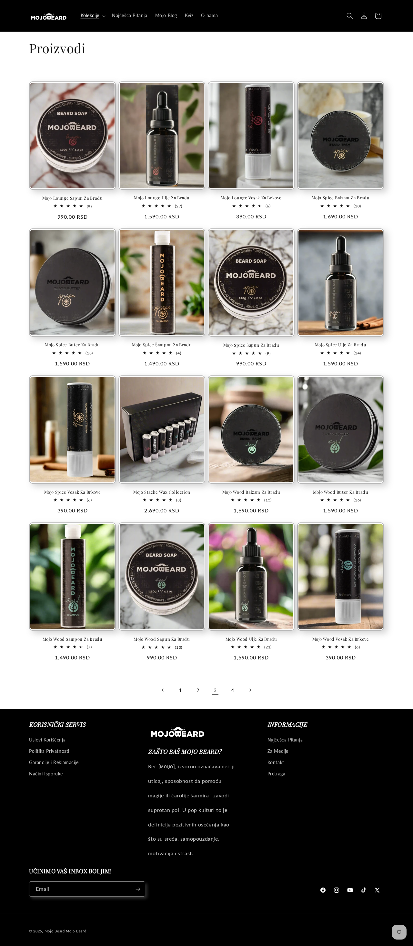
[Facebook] (323, 890)
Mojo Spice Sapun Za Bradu (251, 345)
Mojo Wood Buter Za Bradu (340, 492)
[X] (377, 890)
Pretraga (276, 773)
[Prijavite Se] (138, 889)
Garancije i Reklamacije (54, 762)
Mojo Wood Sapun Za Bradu (162, 639)
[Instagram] (336, 890)
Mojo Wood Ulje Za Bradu (251, 639)
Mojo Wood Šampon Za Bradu (73, 639)
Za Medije (277, 750)
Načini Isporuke (46, 773)
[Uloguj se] (364, 16)
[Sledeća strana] (250, 690)
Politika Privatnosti (49, 750)
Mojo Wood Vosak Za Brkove (340, 639)
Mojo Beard (55, 931)
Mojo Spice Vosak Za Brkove (72, 492)
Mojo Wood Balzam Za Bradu (251, 492)
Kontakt (275, 762)
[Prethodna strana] (163, 690)
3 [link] (215, 690)
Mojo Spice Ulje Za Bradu (340, 344)
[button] (92, 15)
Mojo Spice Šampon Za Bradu (162, 344)
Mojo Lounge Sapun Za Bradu (72, 197)
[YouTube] (350, 890)
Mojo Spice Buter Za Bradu (72, 344)
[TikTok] (363, 890)
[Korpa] (378, 16)
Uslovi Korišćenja (47, 739)
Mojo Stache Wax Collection (161, 492)
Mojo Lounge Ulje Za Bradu (162, 197)
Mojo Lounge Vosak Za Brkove (251, 197)
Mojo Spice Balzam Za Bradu (341, 197)
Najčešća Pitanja (285, 739)
